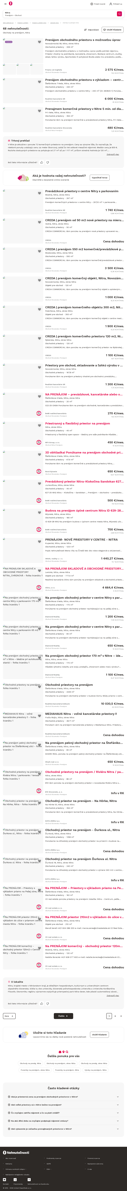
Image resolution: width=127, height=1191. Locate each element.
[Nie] (47, 162)
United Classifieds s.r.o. (23, 1188)
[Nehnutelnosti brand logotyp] (5, 3)
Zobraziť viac (113, 154)
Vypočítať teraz (99, 177)
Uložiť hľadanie (114, 30)
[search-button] (119, 13)
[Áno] (41, 162)
